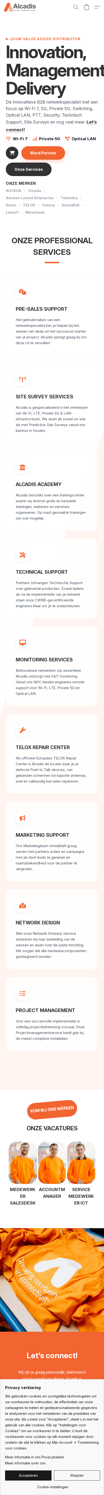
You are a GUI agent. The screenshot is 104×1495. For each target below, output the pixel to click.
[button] (20, 7)
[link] (52, 1485)
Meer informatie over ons (25, 1463)
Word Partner (43, 153)
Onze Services (29, 169)
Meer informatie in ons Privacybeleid (34, 1457)
